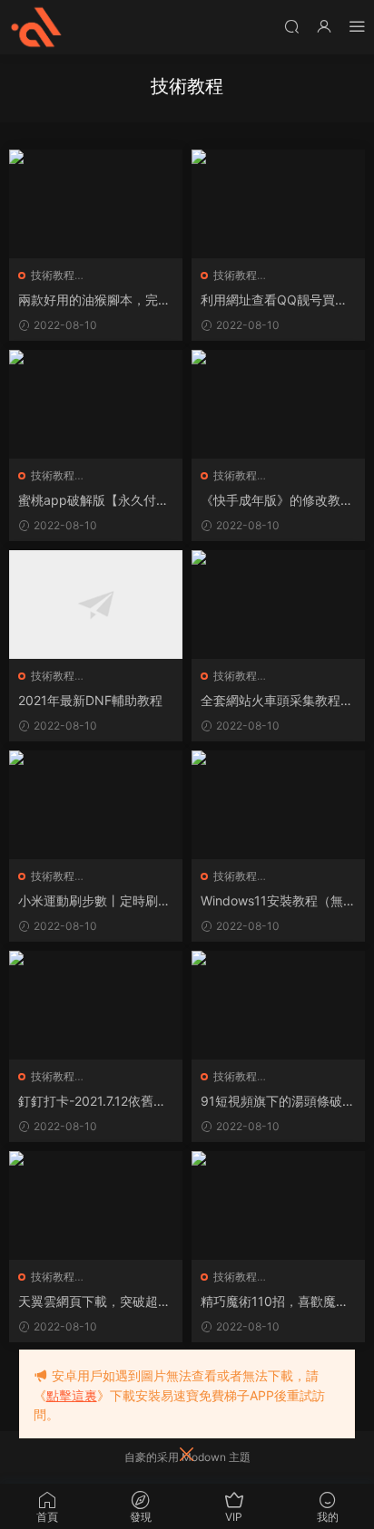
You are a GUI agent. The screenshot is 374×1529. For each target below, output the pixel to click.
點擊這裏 (71, 1395)
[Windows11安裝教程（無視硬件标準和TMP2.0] (278, 804)
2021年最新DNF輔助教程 (90, 700)
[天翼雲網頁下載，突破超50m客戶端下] (95, 1205)
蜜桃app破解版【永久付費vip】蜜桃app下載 (93, 500)
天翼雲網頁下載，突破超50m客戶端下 (92, 1302)
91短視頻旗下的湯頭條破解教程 (278, 1101)
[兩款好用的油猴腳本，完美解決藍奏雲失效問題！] (95, 204)
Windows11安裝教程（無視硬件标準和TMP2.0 (278, 901)
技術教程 (52, 275)
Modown (204, 1457)
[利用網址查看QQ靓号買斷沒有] (278, 204)
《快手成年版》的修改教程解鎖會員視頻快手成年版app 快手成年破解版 (278, 500)
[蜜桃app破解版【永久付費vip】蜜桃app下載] (95, 404)
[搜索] (291, 26)
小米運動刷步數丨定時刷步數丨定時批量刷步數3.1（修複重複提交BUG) (94, 901)
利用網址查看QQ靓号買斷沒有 (274, 300)
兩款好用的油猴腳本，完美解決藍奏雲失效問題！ (94, 300)
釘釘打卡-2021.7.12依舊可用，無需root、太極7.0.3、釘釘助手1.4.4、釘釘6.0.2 (95, 1101)
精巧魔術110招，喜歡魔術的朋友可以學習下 (275, 1302)
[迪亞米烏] (36, 27)
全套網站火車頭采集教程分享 (277, 701)
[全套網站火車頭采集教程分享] (278, 604)
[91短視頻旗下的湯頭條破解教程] (278, 1005)
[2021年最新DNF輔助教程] (95, 604)
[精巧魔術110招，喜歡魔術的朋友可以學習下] (278, 1205)
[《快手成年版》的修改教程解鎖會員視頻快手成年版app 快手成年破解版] (278, 404)
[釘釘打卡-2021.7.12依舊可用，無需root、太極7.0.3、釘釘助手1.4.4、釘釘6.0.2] (95, 1005)
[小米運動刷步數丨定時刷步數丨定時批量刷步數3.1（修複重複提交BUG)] (95, 804)
